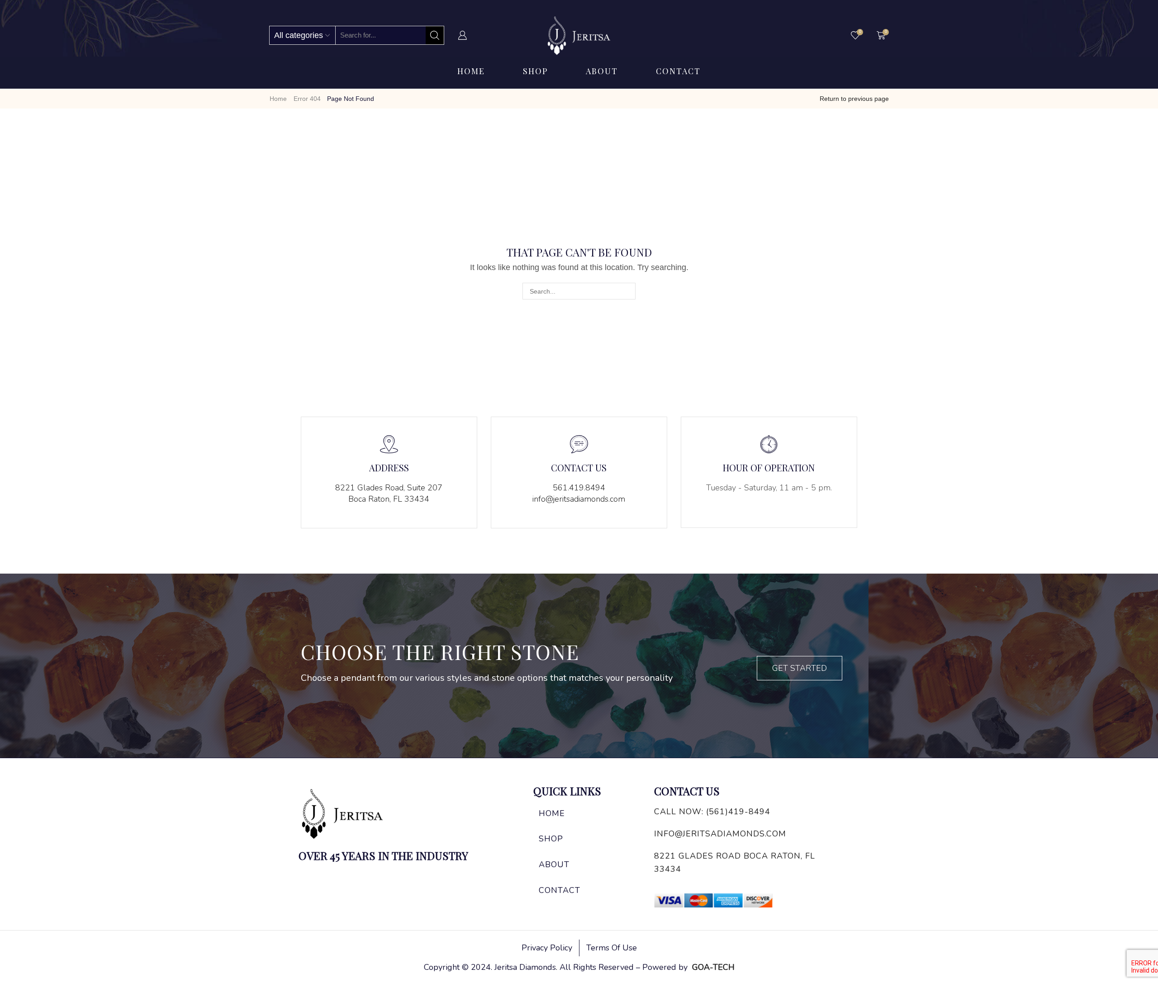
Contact (678, 71)
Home (471, 71)
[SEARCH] (627, 291)
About (602, 71)
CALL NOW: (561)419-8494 (712, 811)
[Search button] (435, 35)
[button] (799, 668)
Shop (535, 71)
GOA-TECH (713, 967)
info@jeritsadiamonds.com (578, 499)
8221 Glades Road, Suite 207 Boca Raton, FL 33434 (388, 493)
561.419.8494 (579, 487)
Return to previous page (854, 98)
